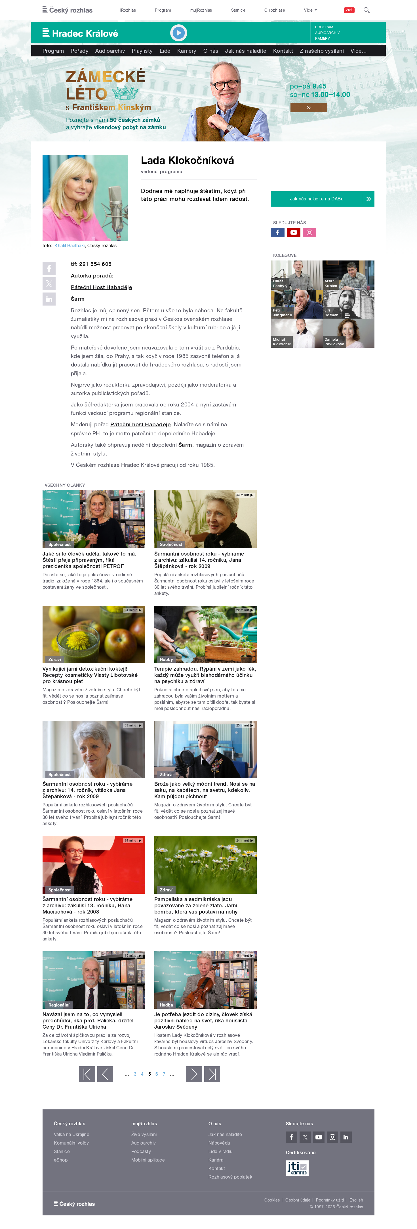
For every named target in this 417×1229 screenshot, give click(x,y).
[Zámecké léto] (208, 98)
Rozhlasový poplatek (230, 1177)
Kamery (322, 39)
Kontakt (283, 51)
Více (359, 51)
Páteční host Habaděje (140, 424)
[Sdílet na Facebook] (49, 268)
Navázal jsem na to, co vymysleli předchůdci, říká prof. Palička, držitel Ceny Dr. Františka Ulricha (88, 1020)
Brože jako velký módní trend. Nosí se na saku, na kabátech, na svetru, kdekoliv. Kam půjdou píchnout (204, 790)
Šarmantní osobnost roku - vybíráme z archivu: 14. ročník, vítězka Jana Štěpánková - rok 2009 (87, 790)
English (356, 1200)
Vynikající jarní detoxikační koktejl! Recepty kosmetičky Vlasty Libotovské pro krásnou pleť (90, 675)
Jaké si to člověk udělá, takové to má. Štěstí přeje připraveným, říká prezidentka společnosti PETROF (89, 560)
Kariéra (215, 1160)
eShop (61, 1160)
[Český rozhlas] (67, 10)
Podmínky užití (330, 1200)
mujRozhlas (201, 10)
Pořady (80, 51)
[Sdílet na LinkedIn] (49, 299)
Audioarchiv (327, 33)
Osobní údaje (298, 1200)
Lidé (165, 51)
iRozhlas (128, 10)
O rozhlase (274, 10)
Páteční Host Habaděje (101, 287)
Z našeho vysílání (322, 51)
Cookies (272, 1200)
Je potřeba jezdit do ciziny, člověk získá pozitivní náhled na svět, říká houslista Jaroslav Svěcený (203, 1020)
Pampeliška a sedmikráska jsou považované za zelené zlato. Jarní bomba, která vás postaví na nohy (196, 905)
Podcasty (141, 1151)
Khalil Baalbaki (69, 245)
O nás (210, 51)
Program (163, 10)
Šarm (78, 299)
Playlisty (142, 51)
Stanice (238, 10)
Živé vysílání (144, 1134)
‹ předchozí (105, 1074)
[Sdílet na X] (49, 283)
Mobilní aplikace (148, 1160)
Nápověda (219, 1143)
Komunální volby (71, 1143)
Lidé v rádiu (220, 1151)
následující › (194, 1074)
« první (87, 1074)
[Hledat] (366, 10)
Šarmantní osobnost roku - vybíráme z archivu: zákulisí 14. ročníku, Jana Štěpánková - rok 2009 (199, 560)
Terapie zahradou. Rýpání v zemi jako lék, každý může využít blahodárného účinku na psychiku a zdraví (205, 675)
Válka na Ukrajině (71, 1134)
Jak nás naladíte (245, 51)
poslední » (212, 1074)
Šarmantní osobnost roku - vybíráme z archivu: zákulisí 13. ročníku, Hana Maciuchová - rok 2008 (87, 905)
